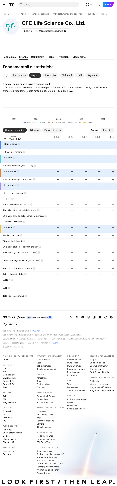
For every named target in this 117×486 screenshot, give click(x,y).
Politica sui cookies (45, 460)
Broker (40, 381)
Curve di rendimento (12, 432)
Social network (74, 359)
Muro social (72, 362)
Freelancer (72, 405)
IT (91, 4)
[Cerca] (5, 137)
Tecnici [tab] (51, 56)
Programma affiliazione (100, 387)
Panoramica (42, 378)
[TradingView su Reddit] (111, 317)
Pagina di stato (44, 473)
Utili (4, 414)
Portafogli (7, 429)
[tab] (19, 75)
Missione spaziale (45, 414)
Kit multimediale (44, 427)
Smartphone (8, 451)
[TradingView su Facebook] (77, 317)
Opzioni (6, 436)
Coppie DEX (8, 384)
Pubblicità (94, 381)
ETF (4, 371)
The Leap (41, 387)
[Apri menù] (4, 4)
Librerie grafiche (97, 362)
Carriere (40, 424)
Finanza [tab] (23, 56)
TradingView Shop (45, 436)
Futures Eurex (43, 399)
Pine (5, 387)
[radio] (94, 130)
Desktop (7, 454)
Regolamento (73, 372)
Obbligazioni (9, 374)
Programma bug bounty (48, 470)
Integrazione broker (99, 384)
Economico (8, 411)
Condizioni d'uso (44, 451)
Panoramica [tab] (9, 56)
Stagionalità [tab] (79, 56)
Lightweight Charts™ (99, 366)
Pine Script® (8, 442)
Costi (39, 362)
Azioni (5, 368)
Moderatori (72, 375)
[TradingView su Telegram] (100, 317)
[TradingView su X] (71, 317)
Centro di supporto (45, 420)
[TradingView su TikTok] (106, 317)
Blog (39, 417)
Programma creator (76, 369)
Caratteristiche (43, 359)
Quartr (55, 343)
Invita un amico (74, 366)
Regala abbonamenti (46, 369)
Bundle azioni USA (45, 402)
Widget (93, 359)
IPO (4, 420)
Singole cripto (9, 378)
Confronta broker (45, 384)
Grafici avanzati (97, 369)
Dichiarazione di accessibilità (50, 463)
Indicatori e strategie (76, 399)
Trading (70, 384)
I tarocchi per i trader (46, 439)
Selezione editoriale (76, 390)
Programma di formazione (102, 390)
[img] (64, 31)
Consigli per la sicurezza (48, 466)
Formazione (72, 387)
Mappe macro (9, 439)
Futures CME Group (46, 396)
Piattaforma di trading (100, 372)
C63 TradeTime (44, 442)
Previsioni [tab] (63, 56)
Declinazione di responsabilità (50, 454)
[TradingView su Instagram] (88, 317)
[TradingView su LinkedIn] (94, 317)
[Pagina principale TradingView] (11, 5)
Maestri (70, 402)
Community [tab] (37, 56)
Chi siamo (41, 411)
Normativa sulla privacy (47, 457)
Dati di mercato (44, 366)
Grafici (6, 359)
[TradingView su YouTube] (83, 317)
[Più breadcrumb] (15, 14)
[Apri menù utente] (98, 4)
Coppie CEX (8, 381)
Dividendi (7, 417)
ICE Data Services (39, 331)
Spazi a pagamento (76, 408)
